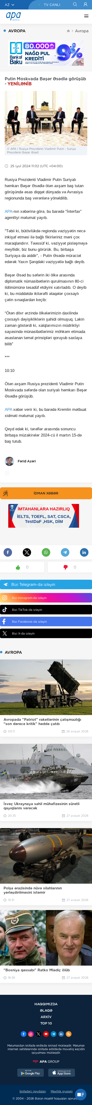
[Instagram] (31, 1034)
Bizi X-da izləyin (23, 633)
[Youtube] (46, 1034)
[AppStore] (61, 1073)
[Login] (85, 4)
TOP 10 (46, 1023)
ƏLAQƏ (46, 1010)
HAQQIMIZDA (46, 1004)
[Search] (75, 4)
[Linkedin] (61, 1034)
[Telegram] (53, 1034)
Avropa (81, 31)
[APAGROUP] (46, 1061)
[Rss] (68, 1034)
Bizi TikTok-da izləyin (27, 610)
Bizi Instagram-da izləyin (29, 598)
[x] (38, 1034)
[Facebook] (23, 1034)
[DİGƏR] (85, 16)
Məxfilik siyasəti (62, 1091)
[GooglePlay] (30, 1073)
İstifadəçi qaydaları (33, 1091)
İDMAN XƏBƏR (46, 493)
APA (8, 211)
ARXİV (46, 1017)
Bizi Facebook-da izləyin (29, 621)
